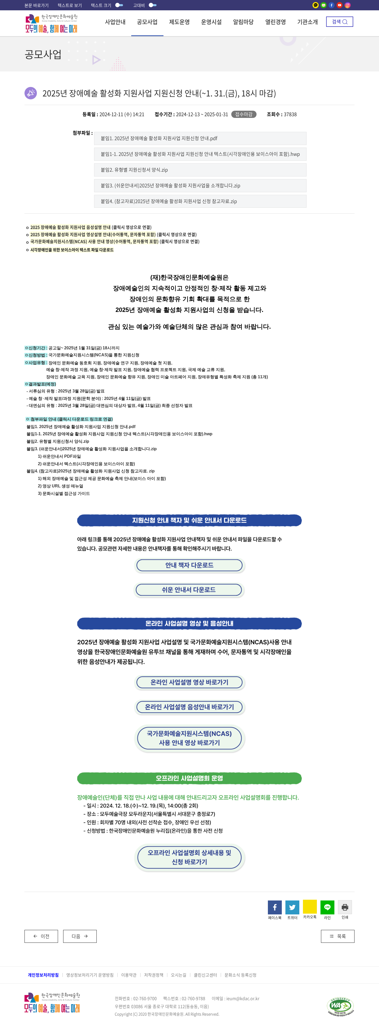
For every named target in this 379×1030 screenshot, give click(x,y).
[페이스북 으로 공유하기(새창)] (275, 907)
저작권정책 (153, 975)
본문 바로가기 (36, 5)
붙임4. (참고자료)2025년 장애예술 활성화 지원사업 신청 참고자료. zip (91, 471)
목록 (341, 936)
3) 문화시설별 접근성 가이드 (64, 493)
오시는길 (178, 975)
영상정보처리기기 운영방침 (90, 975)
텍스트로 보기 (70, 5)
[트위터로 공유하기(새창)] (292, 907)
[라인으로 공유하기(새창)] (327, 907)
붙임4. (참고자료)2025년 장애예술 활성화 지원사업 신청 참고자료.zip (169, 201)
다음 (76, 936)
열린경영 (275, 21)
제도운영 (179, 21)
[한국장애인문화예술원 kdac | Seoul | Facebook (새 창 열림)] (331, 5)
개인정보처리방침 (43, 975)
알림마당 (243, 21)
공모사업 (147, 21)
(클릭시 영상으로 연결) (91, 227)
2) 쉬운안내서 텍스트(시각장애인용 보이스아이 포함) (86, 464)
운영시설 (211, 21)
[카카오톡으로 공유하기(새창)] (310, 907)
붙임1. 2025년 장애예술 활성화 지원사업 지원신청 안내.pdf (159, 138)
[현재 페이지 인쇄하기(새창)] (345, 907)
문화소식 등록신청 (241, 975)
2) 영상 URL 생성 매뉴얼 (60, 486)
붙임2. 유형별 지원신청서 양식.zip (134, 169)
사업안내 (115, 21)
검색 (336, 21)
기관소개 (307, 21)
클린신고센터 (205, 975)
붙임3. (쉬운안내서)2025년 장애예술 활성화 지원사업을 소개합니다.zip (170, 185)
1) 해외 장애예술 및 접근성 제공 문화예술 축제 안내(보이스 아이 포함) (102, 478)
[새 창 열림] (189, 507)
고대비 (139, 5)
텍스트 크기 (101, 5)
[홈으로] (51, 17)
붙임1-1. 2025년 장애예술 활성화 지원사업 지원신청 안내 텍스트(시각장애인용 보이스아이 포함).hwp (200, 153)
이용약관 (129, 975)
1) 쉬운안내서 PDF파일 (59, 456)
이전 (45, 936)
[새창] (315, 5)
